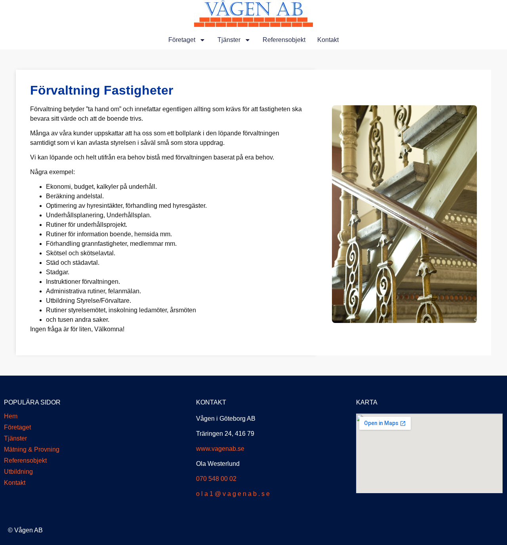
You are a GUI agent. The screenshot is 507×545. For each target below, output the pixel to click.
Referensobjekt (284, 39)
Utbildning (18, 471)
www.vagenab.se (220, 448)
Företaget (181, 39)
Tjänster (228, 39)
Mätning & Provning (31, 449)
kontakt (328, 39)
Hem (10, 416)
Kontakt (14, 482)
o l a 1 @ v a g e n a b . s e (233, 493)
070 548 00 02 (216, 478)
